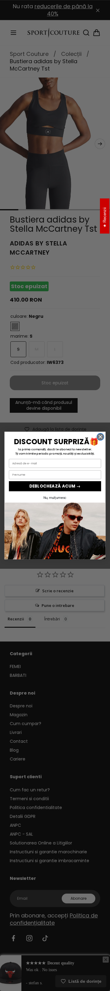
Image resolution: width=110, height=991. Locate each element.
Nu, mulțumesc (55, 498)
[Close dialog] (100, 436)
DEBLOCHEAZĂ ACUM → (55, 486)
